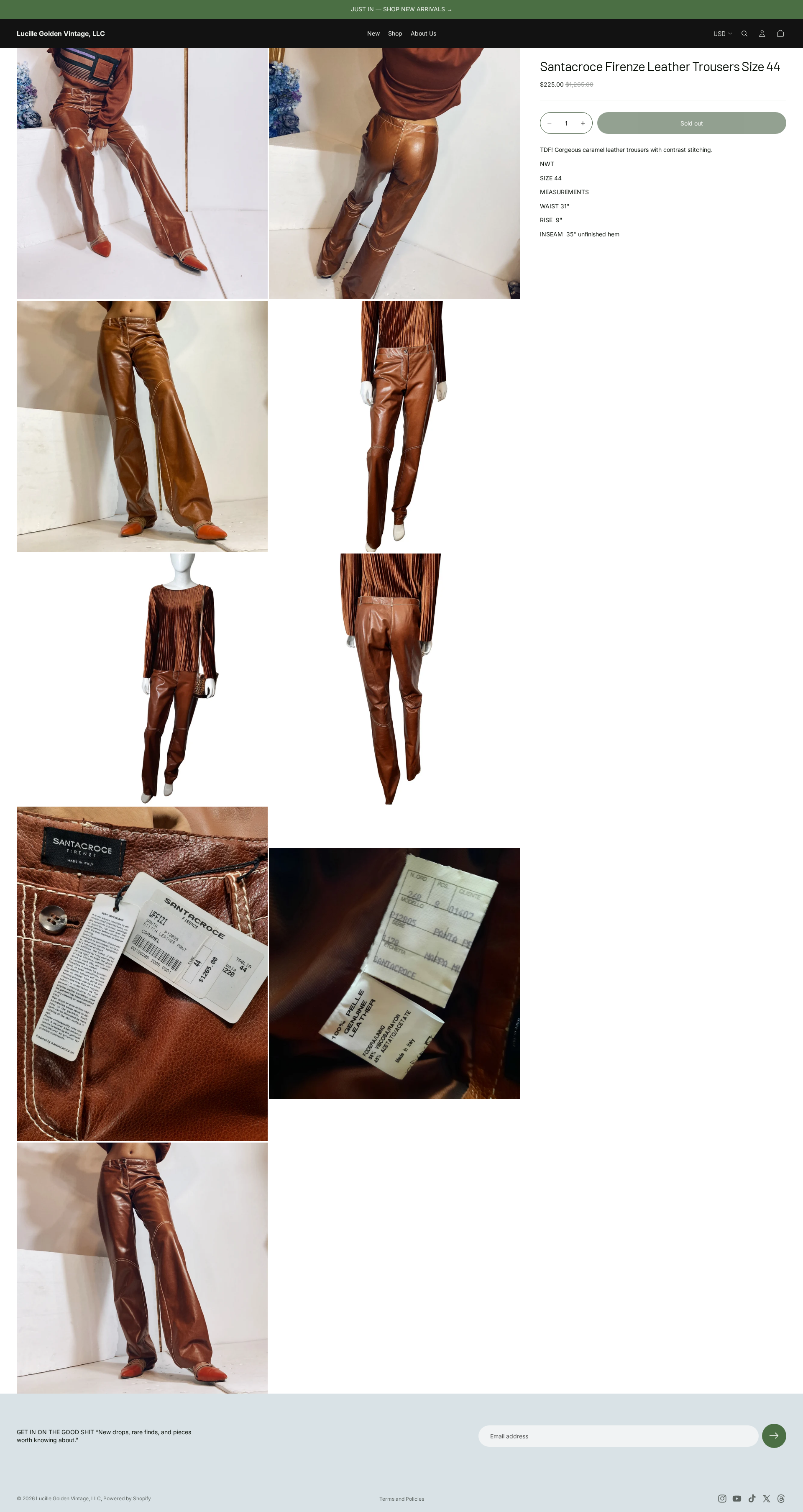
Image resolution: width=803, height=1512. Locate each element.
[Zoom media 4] (394, 426)
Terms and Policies (401, 1499)
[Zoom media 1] (142, 173)
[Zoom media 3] (142, 426)
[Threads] (781, 1499)
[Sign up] (774, 1436)
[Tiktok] (752, 1499)
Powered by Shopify (127, 1498)
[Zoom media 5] (142, 679)
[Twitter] (767, 1499)
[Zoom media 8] (394, 973)
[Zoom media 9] (142, 1268)
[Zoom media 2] (394, 173)
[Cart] (780, 33)
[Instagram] (722, 1499)
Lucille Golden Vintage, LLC (68, 1498)
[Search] (744, 33)
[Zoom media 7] (142, 973)
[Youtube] (737, 1499)
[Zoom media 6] (394, 679)
